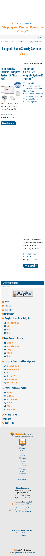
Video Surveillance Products (15, 388)
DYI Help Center (10, 414)
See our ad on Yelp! (22, 508)
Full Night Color (11, 379)
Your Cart (8, 305)
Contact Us (9, 423)
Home (6, 301)
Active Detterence (12, 369)
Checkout (8, 310)
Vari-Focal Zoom (12, 383)
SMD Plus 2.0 (10, 376)
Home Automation (12, 323)
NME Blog (7, 419)
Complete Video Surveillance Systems (19, 361)
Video (8, 333)
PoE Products (11, 409)
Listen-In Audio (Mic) (13, 366)
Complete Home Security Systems (26, 42)
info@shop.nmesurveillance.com (23, 553)
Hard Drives (10, 396)
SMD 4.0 (9, 373)
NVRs (8, 406)
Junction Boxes (11, 399)
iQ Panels (9, 343)
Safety (8, 326)
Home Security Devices (13, 338)
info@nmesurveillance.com (23, 23)
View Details (8, 123)
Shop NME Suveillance (22, 10)
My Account (9, 314)
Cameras (9, 393)
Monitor (9, 403)
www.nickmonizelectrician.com (23, 504)
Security (9, 330)
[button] (39, 37)
